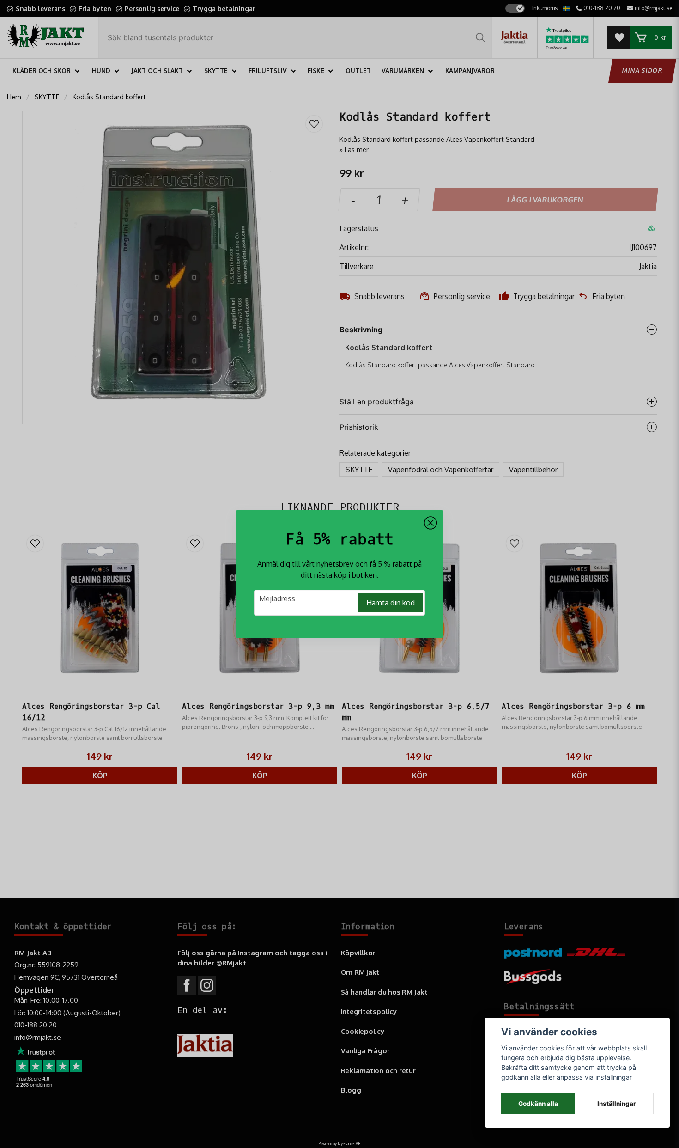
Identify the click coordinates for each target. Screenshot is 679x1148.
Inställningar (616, 1103)
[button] (430, 523)
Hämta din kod (390, 602)
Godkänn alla (538, 1103)
